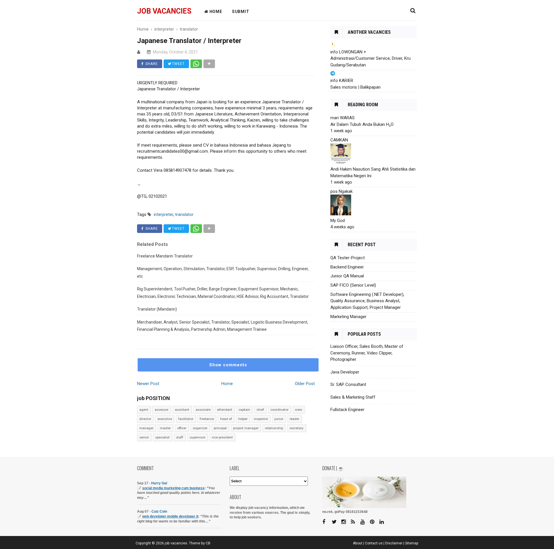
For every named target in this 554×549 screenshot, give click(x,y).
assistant (182, 410)
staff (179, 437)
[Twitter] (336, 522)
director (145, 419)
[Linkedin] (383, 522)
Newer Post (148, 383)
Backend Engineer (347, 267)
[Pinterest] (374, 522)
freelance (207, 419)
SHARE (151, 64)
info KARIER (341, 80)
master (165, 428)
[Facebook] (326, 522)
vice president (222, 437)
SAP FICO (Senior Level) (353, 285)
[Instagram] (345, 522)
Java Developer (344, 372)
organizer (200, 428)
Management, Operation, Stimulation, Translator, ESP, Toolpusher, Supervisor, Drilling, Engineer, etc (223, 272)
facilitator (185, 419)
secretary (296, 428)
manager (146, 428)
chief (260, 410)
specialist (162, 437)
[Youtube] (364, 522)
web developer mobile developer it (170, 516)
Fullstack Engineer (347, 409)
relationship (274, 428)
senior (144, 437)
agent (143, 410)
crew (298, 410)
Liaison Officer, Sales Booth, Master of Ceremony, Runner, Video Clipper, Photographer (366, 353)
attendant (224, 410)
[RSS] (355, 522)
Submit (240, 11)
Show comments (228, 364)
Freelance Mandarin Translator (165, 256)
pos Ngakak (341, 191)
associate (203, 410)
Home (227, 383)
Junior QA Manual (347, 276)
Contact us (374, 543)
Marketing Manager (348, 316)
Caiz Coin (159, 511)
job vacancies (164, 11)
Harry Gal (159, 483)
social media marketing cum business (173, 488)
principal (220, 428)
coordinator (279, 410)
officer (181, 428)
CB (208, 543)
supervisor (197, 437)
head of (226, 419)
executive (165, 419)
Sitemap (411, 543)
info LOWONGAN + (348, 52)
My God (337, 220)
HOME (215, 11)
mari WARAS (342, 117)
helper (243, 419)
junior (278, 419)
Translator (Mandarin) (157, 309)
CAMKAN (339, 140)
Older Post (305, 383)
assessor (162, 410)
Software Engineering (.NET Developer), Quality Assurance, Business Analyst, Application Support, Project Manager (367, 301)
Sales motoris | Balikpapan (355, 87)
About (357, 543)
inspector (261, 419)
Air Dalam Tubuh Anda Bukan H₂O (362, 124)
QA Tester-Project (347, 257)
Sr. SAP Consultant (348, 384)
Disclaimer (394, 543)
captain (244, 410)
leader (294, 419)
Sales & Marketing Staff (352, 397)
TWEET (178, 64)
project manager (246, 428)
